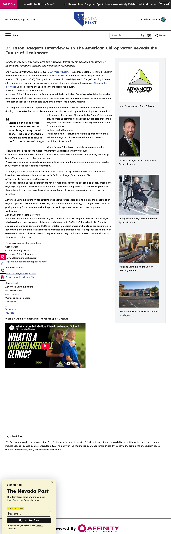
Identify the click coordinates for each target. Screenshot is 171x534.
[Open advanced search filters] (149, 35)
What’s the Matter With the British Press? (29, 4)
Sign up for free (29, 520)
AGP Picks (9, 4)
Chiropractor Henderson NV (19, 277)
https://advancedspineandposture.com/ (26, 261)
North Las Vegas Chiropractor (20, 273)
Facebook (10, 301)
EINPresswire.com (58, 72)
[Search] (142, 35)
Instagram (10, 309)
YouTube (9, 313)
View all (164, 4)
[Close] (52, 482)
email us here (12, 294)
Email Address (15, 508)
